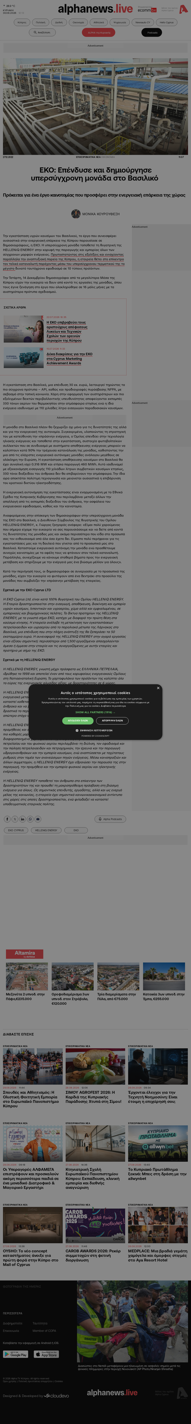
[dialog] (95, 712)
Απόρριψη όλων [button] (112, 720)
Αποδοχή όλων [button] (78, 720)
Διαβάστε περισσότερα (113, 706)
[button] (95, 712)
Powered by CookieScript (95, 735)
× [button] (158, 688)
